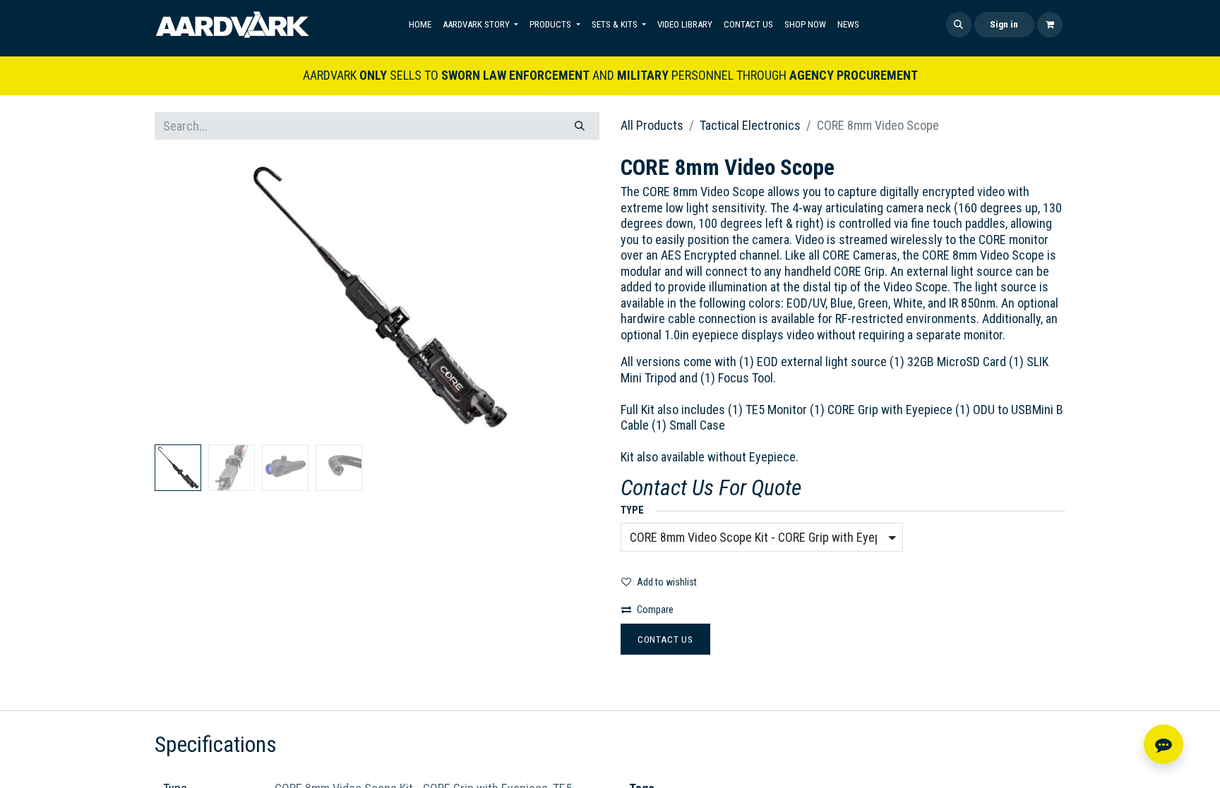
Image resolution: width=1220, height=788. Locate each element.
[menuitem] (420, 24)
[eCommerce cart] (1050, 24)
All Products (652, 125)
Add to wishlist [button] (667, 582)
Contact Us (665, 639)
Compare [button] (655, 609)
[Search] (579, 126)
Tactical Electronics (750, 125)
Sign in (1004, 24)
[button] (958, 24)
